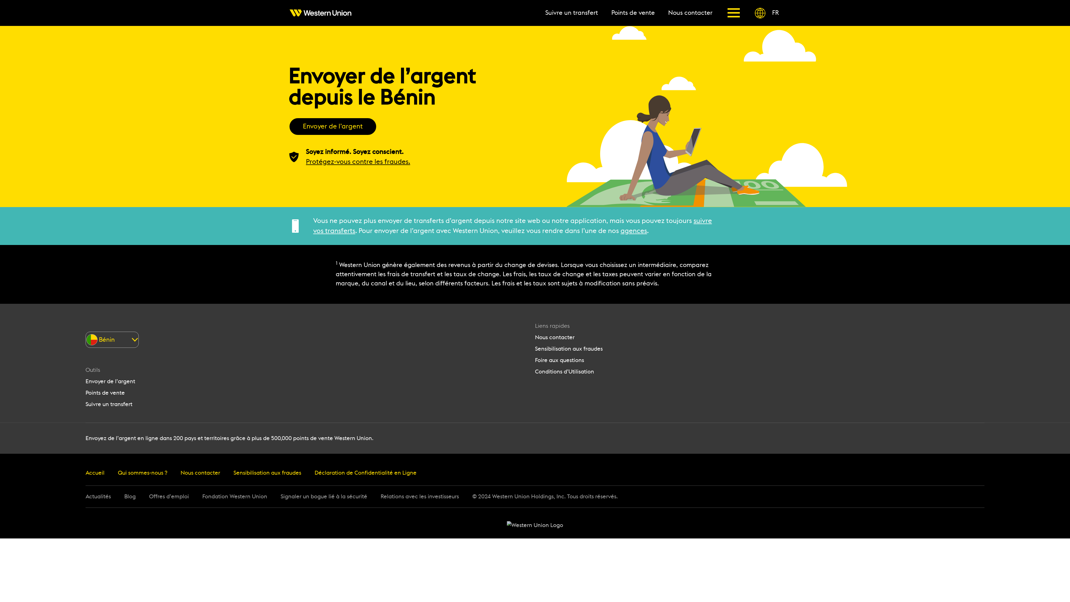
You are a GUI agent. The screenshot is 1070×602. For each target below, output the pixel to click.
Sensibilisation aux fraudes (569, 349)
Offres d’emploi (169, 496)
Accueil (95, 473)
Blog (130, 496)
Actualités (98, 496)
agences (634, 231)
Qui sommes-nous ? (142, 473)
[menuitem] (323, 13)
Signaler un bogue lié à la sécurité (324, 496)
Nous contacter (555, 337)
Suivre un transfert (109, 404)
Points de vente (105, 393)
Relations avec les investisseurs (420, 496)
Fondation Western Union (234, 496)
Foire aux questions (559, 360)
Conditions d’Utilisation (564, 372)
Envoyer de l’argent (333, 126)
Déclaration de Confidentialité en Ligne (366, 473)
